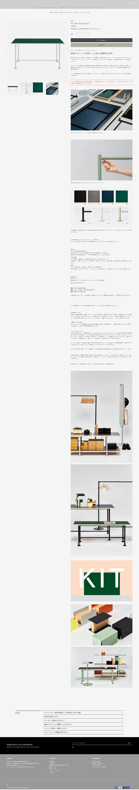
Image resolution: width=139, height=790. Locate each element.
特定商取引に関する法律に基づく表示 (58, 765)
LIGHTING (72, 7)
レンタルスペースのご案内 (99, 767)
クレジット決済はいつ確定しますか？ (55, 728)
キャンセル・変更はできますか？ (54, 720)
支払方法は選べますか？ (51, 716)
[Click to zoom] (65, 23)
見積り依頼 (101, 45)
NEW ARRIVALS (45, 7)
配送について (76, 28)
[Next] (68, 51)
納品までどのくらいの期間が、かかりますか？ (58, 724)
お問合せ (51, 772)
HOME (37, 7)
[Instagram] (72, 748)
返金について (52, 767)
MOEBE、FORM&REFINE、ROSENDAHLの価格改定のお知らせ (23, 763)
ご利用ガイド (52, 763)
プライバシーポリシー (55, 770)
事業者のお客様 (96, 761)
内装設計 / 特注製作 (97, 763)
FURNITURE (81, 7)
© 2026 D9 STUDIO (12, 787)
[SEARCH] (130, 3)
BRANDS (53, 7)
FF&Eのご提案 (96, 765)
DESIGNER (62, 7)
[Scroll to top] (135, 786)
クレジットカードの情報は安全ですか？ (56, 732)
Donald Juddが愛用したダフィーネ (15, 765)
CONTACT (101, 7)
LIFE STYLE (91, 7)
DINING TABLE (59, 12)
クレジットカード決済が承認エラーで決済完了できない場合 (62, 712)
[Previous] (6, 51)
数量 (72, 34)
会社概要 (51, 761)
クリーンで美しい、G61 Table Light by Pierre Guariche (21, 767)
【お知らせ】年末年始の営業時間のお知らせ (18, 761)
